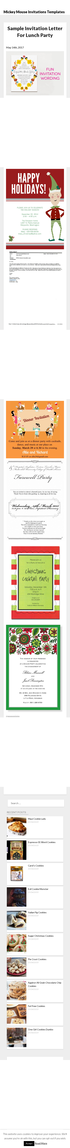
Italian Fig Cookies (37, 912)
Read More (41, 1143)
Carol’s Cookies (36, 865)
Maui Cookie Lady (37, 818)
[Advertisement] (35, 132)
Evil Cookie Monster (38, 889)
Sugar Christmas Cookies (41, 935)
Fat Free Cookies (36, 1006)
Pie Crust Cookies (37, 959)
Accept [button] (29, 1143)
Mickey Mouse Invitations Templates (34, 12)
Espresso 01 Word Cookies (42, 842)
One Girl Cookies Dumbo (40, 1029)
